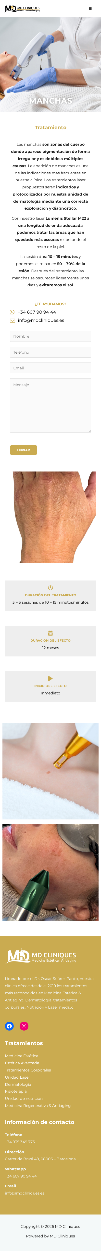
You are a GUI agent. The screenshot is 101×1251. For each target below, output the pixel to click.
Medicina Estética (21, 1055)
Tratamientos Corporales (28, 1070)
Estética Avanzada (22, 1063)
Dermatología (18, 1084)
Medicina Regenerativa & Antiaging (38, 1105)
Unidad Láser (17, 1077)
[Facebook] (9, 1026)
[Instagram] (24, 1026)
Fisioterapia (16, 1091)
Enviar (23, 450)
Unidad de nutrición (24, 1098)
